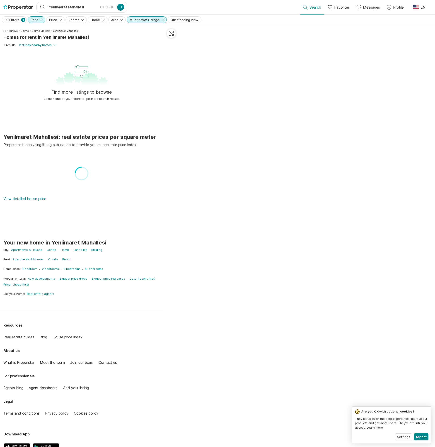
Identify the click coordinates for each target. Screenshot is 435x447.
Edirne (25, 30)
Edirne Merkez (41, 30)
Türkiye (13, 30)
